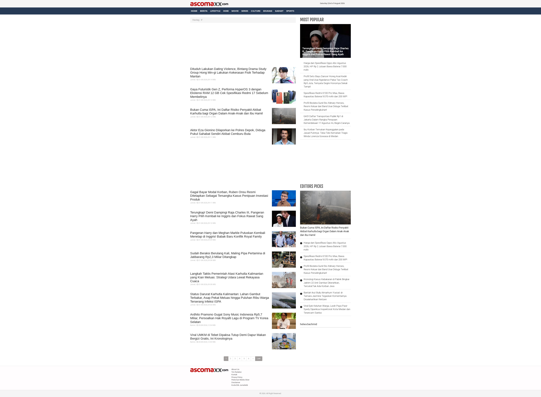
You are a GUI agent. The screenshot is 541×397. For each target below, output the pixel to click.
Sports (290, 10)
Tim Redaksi (236, 372)
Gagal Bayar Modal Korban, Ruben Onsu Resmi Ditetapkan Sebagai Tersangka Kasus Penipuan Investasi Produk (229, 195)
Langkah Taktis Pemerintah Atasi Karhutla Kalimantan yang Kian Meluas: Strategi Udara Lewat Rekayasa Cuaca (226, 277)
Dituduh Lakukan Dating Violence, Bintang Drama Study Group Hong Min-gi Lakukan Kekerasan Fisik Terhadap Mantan (228, 72)
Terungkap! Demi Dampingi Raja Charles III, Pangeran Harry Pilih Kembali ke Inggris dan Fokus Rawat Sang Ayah (227, 216)
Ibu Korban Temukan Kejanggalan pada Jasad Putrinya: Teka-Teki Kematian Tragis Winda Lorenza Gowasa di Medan (326, 133)
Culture (255, 10)
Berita (203, 10)
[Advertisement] (243, 45)
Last (258, 358)
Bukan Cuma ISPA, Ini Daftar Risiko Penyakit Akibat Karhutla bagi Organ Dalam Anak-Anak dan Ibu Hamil (226, 111)
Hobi (226, 10)
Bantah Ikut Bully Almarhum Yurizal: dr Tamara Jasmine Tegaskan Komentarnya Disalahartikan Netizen (325, 296)
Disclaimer (235, 382)
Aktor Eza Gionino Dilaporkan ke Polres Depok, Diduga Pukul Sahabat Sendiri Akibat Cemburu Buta (227, 132)
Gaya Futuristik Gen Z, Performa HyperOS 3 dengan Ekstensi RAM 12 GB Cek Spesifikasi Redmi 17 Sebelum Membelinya (229, 93)
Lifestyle (215, 10)
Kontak (234, 374)
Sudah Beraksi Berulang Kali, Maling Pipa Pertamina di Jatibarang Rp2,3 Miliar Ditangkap (227, 255)
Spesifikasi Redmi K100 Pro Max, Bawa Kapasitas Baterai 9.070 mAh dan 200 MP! (325, 95)
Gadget (279, 10)
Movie (235, 10)
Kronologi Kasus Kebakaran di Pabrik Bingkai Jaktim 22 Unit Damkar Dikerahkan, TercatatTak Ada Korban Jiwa (326, 283)
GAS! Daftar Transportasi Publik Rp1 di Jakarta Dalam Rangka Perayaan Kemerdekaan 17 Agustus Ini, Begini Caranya (327, 120)
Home (194, 10)
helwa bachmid (308, 324)
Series (244, 10)
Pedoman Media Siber (240, 380)
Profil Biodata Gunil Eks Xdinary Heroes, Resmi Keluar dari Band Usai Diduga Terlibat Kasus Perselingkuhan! (326, 106)
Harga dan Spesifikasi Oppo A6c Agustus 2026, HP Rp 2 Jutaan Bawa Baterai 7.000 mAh (325, 66)
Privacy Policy (236, 377)
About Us (235, 369)
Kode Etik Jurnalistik (239, 385)
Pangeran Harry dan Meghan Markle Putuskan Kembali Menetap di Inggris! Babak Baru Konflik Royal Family (227, 234)
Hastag (195, 20)
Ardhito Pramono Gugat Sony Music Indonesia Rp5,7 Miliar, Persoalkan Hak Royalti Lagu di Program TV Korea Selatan (229, 318)
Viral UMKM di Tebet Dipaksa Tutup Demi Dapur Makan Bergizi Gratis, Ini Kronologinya (228, 336)
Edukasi (267, 10)
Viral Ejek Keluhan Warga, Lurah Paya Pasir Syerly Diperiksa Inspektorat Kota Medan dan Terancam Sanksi (327, 309)
